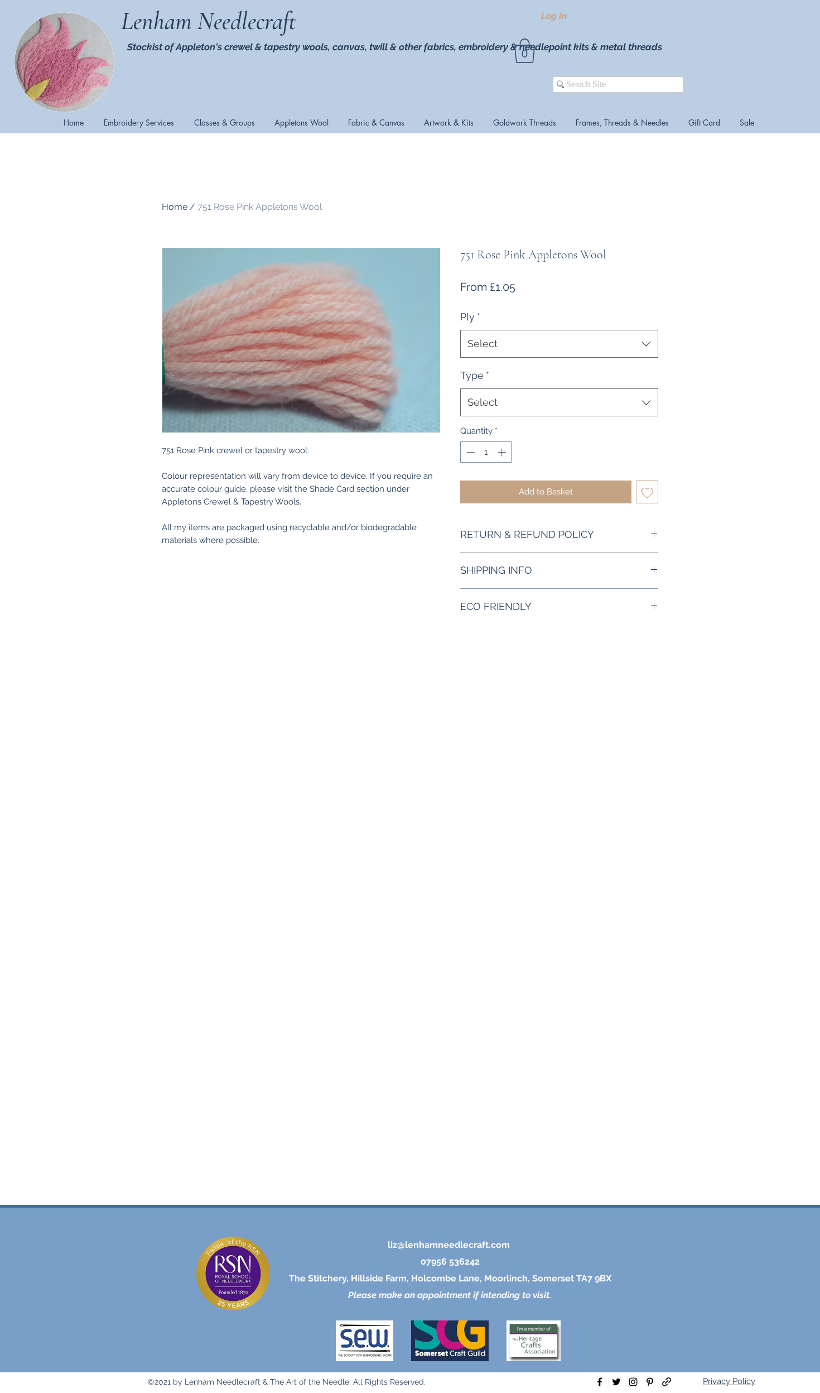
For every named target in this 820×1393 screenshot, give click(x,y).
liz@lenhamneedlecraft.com (449, 1245)
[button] (524, 51)
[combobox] (559, 344)
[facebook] (599, 1381)
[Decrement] (469, 452)
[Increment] (502, 452)
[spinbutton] (486, 452)
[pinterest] (649, 1381)
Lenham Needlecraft (211, 21)
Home (174, 206)
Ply (470, 317)
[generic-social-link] (666, 1381)
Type (474, 375)
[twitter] (616, 1381)
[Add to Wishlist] (647, 492)
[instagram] (633, 1381)
